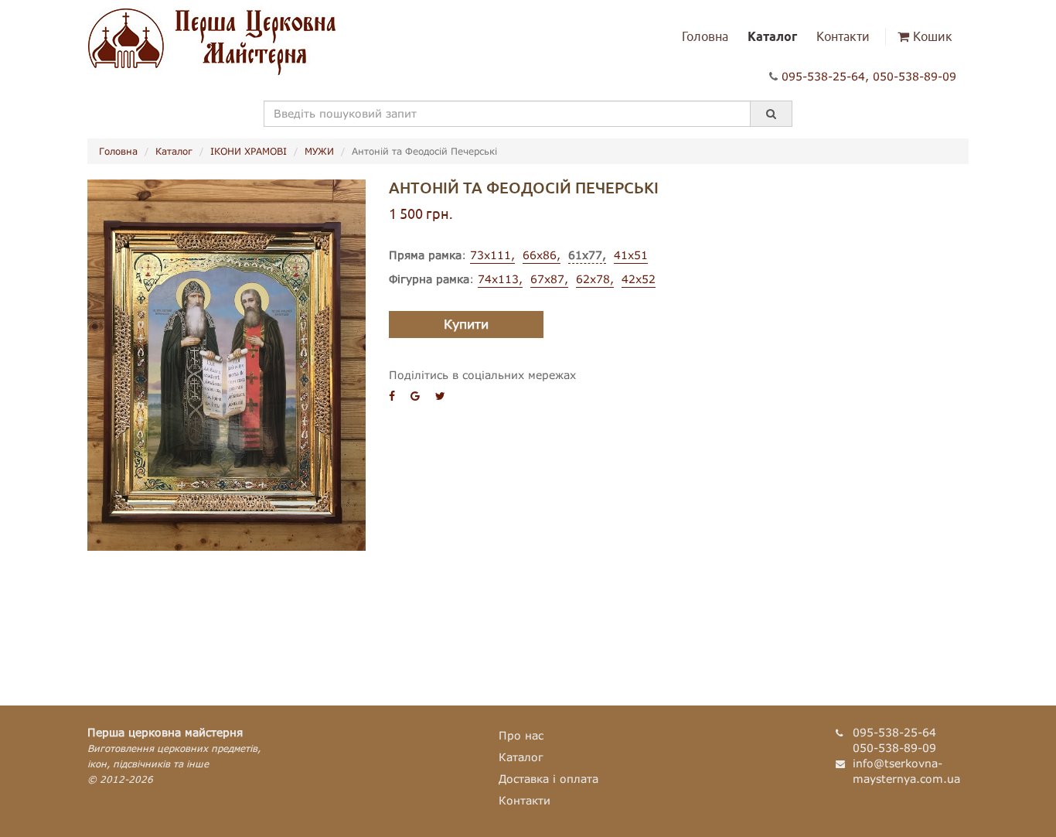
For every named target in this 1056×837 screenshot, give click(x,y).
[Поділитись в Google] (415, 395)
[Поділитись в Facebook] (392, 395)
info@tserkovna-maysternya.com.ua (906, 771)
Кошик (932, 36)
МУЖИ (319, 151)
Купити (466, 323)
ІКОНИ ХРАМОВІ (248, 151)
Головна (705, 36)
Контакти (843, 36)
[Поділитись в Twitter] (440, 395)
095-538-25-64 (823, 76)
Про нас (521, 735)
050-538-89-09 (914, 76)
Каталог (772, 36)
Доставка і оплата (548, 778)
